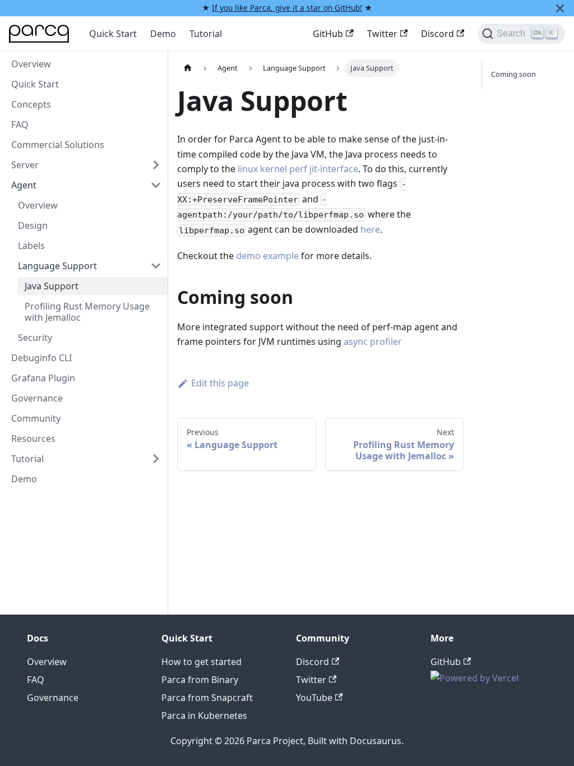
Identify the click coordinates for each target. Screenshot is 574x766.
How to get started (201, 662)
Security (35, 337)
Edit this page (220, 383)
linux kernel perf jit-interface (298, 169)
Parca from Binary (199, 679)
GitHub (328, 33)
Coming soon (513, 74)
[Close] (560, 8)
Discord (437, 33)
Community (36, 418)
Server (25, 165)
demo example (267, 256)
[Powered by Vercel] (474, 678)
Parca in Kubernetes (204, 715)
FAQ (20, 124)
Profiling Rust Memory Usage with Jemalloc (87, 312)
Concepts (31, 104)
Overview (31, 64)
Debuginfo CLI (41, 358)
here (370, 229)
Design (33, 225)
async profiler (373, 341)
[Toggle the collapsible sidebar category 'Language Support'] (156, 266)
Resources (33, 438)
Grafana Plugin (43, 378)
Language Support (57, 266)
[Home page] (187, 68)
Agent (23, 185)
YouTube (314, 697)
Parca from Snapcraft (207, 697)
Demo (163, 33)
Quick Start (113, 33)
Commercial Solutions (57, 145)
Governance (37, 398)
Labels (31, 245)
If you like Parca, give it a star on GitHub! (287, 7)
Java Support (51, 286)
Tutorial (205, 33)
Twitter (382, 33)
